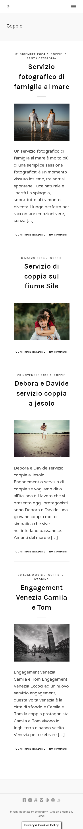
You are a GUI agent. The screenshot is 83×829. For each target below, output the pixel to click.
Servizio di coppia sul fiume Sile (41, 276)
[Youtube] (36, 800)
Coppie (56, 54)
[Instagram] (53, 800)
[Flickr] (30, 800)
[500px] (59, 800)
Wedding (41, 579)
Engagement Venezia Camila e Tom (41, 597)
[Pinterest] (47, 800)
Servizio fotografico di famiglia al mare (41, 77)
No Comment (58, 234)
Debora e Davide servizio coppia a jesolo (41, 393)
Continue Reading (30, 234)
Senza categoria (41, 58)
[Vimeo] (41, 800)
